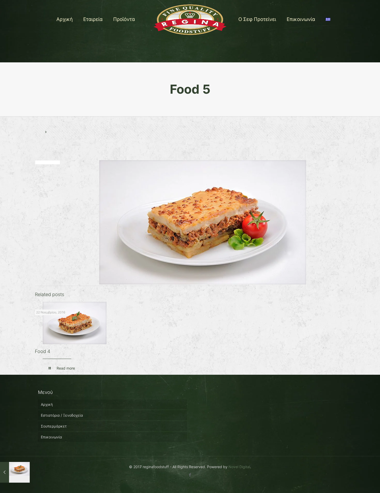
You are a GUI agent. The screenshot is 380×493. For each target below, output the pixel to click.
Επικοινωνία (51, 437)
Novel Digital (239, 467)
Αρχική (47, 404)
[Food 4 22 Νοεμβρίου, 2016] (15, 472)
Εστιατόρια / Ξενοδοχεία (62, 415)
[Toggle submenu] (124, 50)
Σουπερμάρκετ (54, 426)
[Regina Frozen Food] (190, 19)
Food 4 (42, 351)
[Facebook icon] (190, 474)
